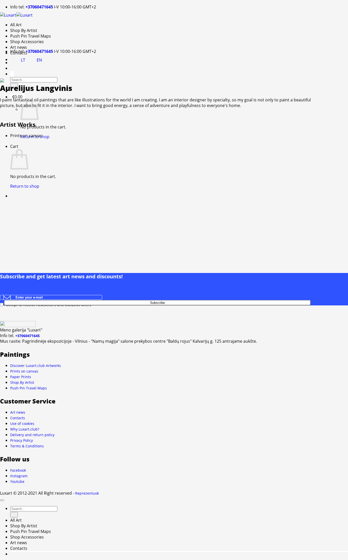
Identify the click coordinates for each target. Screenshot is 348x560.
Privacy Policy (21, 440)
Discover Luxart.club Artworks (35, 365)
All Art (16, 25)
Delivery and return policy (32, 434)
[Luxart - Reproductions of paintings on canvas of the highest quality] (16, 14)
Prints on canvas (24, 371)
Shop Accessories (27, 41)
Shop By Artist (23, 30)
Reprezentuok (87, 493)
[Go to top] (2, 500)
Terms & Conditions (27, 446)
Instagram (19, 475)
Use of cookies (22, 423)
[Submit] (14, 514)
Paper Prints (20, 376)
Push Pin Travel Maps (30, 36)
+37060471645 (39, 7)
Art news (18, 47)
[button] (12, 74)
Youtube (17, 481)
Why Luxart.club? (24, 429)
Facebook (18, 470)
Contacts (17, 417)
